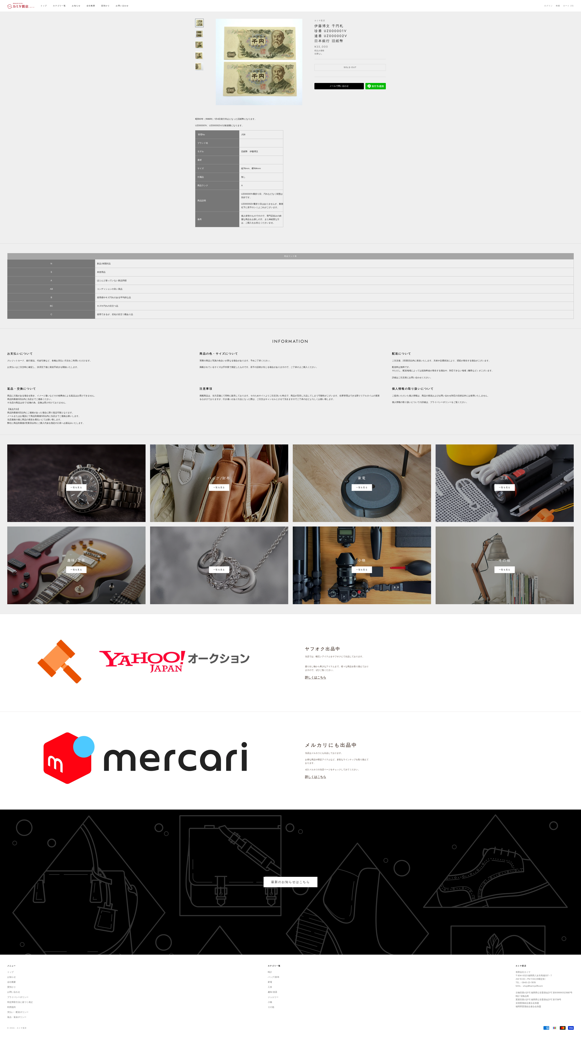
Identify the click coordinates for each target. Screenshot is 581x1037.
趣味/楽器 (272, 992)
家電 (270, 982)
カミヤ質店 (319, 20)
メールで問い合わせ (339, 86)
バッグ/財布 (273, 977)
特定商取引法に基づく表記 (20, 1002)
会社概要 (91, 5)
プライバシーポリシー (17, 997)
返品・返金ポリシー (16, 1017)
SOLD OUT (350, 67)
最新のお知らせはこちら (290, 882)
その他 (271, 1007)
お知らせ (76, 5)
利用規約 (11, 1007)
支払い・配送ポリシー (17, 1012)
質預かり (105, 5)
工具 (270, 987)
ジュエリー (273, 997)
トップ (44, 5)
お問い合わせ (122, 5)
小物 (270, 1002)
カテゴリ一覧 (59, 5)
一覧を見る (76, 487)
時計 (270, 972)
